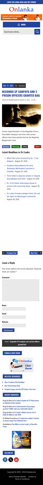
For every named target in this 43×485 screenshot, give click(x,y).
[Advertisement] (21, 59)
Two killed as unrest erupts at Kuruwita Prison (20, 425)
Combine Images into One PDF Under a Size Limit (20, 389)
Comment (22, 85)
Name (4, 305)
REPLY (37, 147)
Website (5, 321)
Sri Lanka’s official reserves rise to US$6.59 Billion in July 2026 (19, 413)
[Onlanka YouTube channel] (16, 458)
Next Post (34, 252)
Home (7, 342)
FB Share (6, 147)
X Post (25, 147)
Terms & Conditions (22, 479)
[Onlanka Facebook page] (5, 458)
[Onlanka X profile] (10, 458)
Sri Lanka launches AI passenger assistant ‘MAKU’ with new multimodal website (19, 407)
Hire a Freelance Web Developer (15, 382)
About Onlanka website (17, 477)
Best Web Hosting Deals (12, 385)
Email (4, 313)
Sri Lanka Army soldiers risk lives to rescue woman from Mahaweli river (21, 419)
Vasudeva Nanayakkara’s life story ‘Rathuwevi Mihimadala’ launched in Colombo (20, 168)
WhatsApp (15, 147)
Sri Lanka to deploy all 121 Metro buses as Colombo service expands (21, 401)
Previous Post (11, 252)
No (16, 85)
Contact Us (32, 477)
